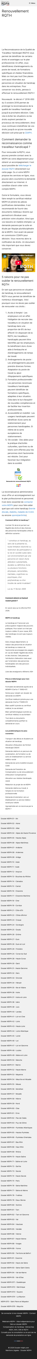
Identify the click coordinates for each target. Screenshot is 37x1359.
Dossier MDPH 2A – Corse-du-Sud (14, 954)
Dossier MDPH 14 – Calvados (12, 881)
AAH (7, 781)
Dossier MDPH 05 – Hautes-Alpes (13, 838)
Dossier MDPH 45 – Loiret (10, 1036)
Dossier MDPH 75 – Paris (10, 1181)
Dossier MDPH (26, 1350)
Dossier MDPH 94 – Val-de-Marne (13, 1272)
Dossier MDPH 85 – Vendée (11, 1229)
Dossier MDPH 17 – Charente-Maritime (15, 896)
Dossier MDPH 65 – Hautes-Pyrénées (15, 1132)
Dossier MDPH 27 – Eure (10, 939)
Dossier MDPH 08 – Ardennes (12, 852)
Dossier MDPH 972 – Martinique (13, 1287)
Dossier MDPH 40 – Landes (11, 1012)
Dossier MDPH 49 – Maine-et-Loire (14, 1055)
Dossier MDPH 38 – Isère (10, 1002)
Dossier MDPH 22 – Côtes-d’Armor (14, 915)
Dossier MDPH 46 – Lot (9, 1041)
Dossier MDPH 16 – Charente (12, 891)
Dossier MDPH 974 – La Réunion (13, 1297)
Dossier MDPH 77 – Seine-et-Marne (14, 1190)
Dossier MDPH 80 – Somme (11, 1205)
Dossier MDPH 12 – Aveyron (11, 872)
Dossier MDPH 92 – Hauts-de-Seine (14, 1263)
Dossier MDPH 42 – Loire (10, 1021)
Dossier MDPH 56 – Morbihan (12, 1089)
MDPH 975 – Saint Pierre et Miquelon (15, 1301)
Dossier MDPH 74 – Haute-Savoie (13, 1176)
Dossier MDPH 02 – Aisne (10, 823)
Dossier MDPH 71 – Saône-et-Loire (14, 1161)
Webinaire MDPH (8, 1321)
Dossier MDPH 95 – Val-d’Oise (12, 1277)
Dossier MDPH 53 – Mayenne (12, 1074)
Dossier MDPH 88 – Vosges (11, 1244)
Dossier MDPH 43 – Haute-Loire (13, 1026)
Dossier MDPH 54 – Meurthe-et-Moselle (16, 1079)
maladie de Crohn (26, 512)
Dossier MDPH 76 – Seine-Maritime (14, 1186)
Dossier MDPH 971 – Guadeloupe (13, 1282)
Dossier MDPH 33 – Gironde (11, 978)
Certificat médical (12, 699)
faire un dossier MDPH (18, 1324)
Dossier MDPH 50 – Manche (11, 1060)
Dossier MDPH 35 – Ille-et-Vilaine (13, 988)
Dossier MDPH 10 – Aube (10, 862)
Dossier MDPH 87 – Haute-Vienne (13, 1239)
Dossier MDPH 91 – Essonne (11, 1258)
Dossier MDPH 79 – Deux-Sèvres (13, 1200)
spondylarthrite (19, 515)
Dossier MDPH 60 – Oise (10, 1108)
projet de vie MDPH (23, 785)
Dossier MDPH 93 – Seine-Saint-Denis (15, 1268)
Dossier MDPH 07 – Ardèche (11, 847)
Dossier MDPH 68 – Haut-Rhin (12, 1147)
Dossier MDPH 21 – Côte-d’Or (12, 910)
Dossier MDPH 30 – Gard (10, 963)
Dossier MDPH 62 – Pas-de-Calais (13, 1118)
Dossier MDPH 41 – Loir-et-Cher (13, 1017)
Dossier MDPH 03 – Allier (10, 828)
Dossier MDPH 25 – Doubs (11, 930)
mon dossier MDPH (20, 1313)
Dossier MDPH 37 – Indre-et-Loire (13, 997)
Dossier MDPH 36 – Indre (10, 992)
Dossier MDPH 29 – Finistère (11, 949)
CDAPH (28, 133)
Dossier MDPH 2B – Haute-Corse (13, 959)
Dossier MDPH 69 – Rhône (11, 1152)
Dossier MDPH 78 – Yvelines (11, 1195)
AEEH (17, 748)
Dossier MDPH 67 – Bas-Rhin (12, 1142)
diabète (13, 512)
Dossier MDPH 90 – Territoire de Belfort (16, 1253)
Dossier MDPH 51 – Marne (10, 1065)
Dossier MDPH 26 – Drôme (11, 934)
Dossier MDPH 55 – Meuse (11, 1084)
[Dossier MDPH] (5, 3)
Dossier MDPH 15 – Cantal (11, 886)
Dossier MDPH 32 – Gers (10, 973)
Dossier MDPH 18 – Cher (10, 901)
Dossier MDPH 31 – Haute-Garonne (14, 968)
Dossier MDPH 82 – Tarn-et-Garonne (15, 1215)
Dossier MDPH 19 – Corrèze (11, 905)
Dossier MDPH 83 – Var (9, 1219)
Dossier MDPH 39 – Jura (10, 1007)
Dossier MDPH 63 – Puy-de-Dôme (13, 1123)
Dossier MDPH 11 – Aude (10, 867)
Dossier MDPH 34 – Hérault (11, 983)
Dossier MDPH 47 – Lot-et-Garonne (14, 1046)
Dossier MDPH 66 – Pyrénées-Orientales (16, 1137)
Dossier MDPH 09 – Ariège (11, 857)
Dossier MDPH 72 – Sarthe (11, 1166)
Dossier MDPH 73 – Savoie (11, 1171)
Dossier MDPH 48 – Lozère (11, 1050)
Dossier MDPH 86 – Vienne (11, 1234)
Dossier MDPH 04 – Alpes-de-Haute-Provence (18, 833)
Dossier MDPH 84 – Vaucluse (12, 1224)
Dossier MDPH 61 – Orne (10, 1113)
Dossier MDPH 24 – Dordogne (12, 925)
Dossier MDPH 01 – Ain (9, 819)
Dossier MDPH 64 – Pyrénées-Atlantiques (16, 1128)
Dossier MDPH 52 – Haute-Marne (13, 1070)
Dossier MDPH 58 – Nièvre (11, 1099)
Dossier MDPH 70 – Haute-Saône (13, 1157)
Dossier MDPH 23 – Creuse (11, 920)
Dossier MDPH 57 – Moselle (11, 1094)
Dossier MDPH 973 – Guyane (12, 1292)
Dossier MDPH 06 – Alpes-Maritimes (14, 843)
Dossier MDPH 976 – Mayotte (12, 1306)
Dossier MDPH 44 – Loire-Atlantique (14, 1031)
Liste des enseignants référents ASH (19, 672)
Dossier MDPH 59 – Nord (10, 1103)
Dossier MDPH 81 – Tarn (10, 1210)
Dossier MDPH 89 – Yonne (11, 1248)
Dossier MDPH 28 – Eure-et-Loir (13, 944)
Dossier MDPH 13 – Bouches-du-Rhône (15, 876)
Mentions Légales (12, 1350)
